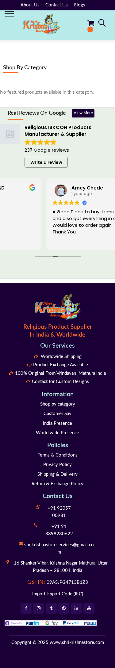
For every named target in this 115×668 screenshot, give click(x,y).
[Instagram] (38, 608)
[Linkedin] (76, 608)
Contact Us (56, 5)
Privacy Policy (57, 464)
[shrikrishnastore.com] (41, 23)
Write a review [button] (46, 162)
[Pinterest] (63, 608)
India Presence (57, 423)
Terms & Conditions (58, 455)
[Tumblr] (51, 608)
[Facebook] (26, 608)
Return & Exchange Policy (57, 484)
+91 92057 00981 (59, 512)
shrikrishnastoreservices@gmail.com (59, 548)
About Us (30, 5)
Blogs (79, 5)
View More (83, 113)
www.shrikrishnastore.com (77, 642)
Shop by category (57, 404)
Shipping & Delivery (57, 474)
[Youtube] (88, 608)
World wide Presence (57, 433)
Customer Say (57, 413)
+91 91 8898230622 (59, 530)
